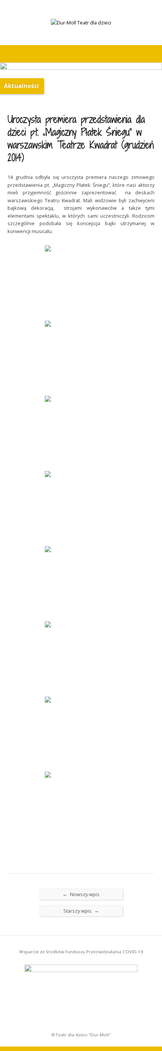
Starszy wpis (81, 910)
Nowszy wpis (81, 894)
